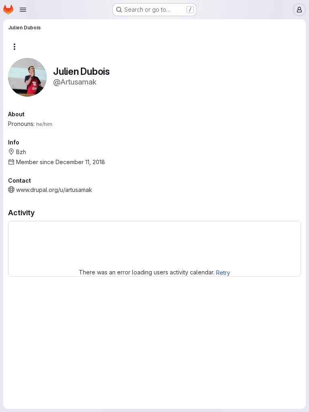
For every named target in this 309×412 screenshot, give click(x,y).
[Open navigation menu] (22, 9)
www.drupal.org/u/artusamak (54, 189)
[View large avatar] (27, 76)
